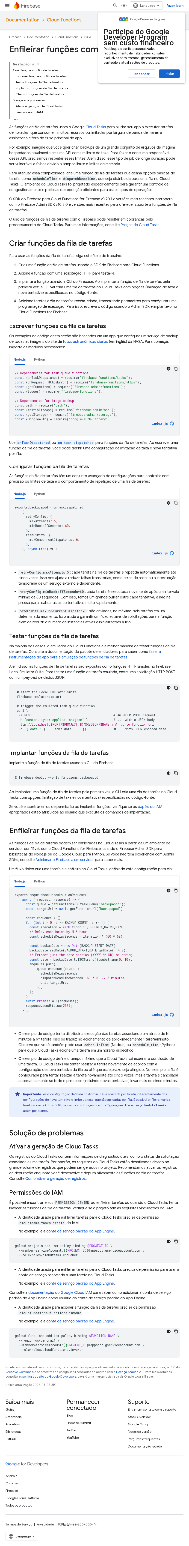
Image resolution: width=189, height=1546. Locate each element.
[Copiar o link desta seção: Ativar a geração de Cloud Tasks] (103, 1147)
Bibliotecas (13, 1431)
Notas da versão (139, 1431)
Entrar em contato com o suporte (152, 1409)
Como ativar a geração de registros (55, 1178)
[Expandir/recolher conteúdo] (38, 64)
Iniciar (169, 74)
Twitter (72, 1430)
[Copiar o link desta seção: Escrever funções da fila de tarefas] (110, 326)
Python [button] (39, 359)
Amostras (13, 1424)
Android (12, 1476)
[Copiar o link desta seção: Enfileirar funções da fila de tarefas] (130, 831)
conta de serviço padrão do (80, 1231)
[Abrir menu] (7, 5)
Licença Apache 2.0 (130, 1372)
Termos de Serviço (19, 1524)
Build (87, 37)
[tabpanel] (94, 400)
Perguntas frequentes (144, 1439)
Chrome (12, 1483)
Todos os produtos (19, 1505)
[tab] (19, 359)
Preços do (140, 225)
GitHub (11, 1439)
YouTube (73, 1437)
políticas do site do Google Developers (49, 1377)
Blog (70, 1415)
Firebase (15, 37)
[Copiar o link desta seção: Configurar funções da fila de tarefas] (93, 466)
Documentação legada (145, 1446)
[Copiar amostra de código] (176, 368)
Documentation (22, 20)
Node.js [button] (20, 359)
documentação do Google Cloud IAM (60, 1292)
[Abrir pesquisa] (115, 5)
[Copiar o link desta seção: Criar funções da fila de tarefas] (116, 244)
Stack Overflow (139, 1417)
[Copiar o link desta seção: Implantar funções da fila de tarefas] (113, 753)
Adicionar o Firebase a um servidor (64, 860)
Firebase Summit (79, 1423)
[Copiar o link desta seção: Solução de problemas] (88, 1133)
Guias (10, 1409)
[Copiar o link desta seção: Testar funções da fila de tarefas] (103, 636)
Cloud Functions (64, 20)
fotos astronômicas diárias (85, 341)
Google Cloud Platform (22, 1498)
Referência (14, 1417)
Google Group (138, 1424)
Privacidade (45, 1524)
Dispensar (141, 74)
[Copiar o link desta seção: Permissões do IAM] (67, 1193)
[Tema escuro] (168, 368)
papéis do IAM (150, 806)
